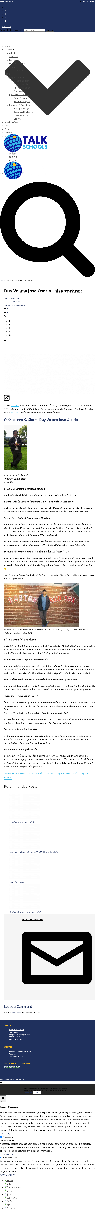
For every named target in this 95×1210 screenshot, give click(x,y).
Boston (12, 60)
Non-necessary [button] (7, 1154)
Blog (7, 129)
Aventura (13, 56)
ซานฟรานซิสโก (36, 773)
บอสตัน (23, 305)
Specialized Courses (19, 94)
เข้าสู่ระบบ (16, 1012)
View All (18, 118)
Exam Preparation (22, 98)
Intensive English (22, 87)
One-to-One (19, 91)
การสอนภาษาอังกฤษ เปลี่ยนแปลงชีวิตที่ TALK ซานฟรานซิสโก (34, 852)
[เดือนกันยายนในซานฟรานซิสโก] (24, 818)
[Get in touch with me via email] (57, 992)
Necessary (8, 1137)
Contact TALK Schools (16, 1030)
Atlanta (12, 53)
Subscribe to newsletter (11, 30)
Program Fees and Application (19, 1035)
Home (3, 280)
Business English (22, 101)
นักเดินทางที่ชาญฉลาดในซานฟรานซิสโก (26, 912)
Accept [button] (37, 1092)
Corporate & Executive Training (20, 1051)
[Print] (5, 340)
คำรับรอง (15, 405)
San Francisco (16, 70)
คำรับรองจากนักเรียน (15, 773)
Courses (9, 73)
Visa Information (15, 1032)
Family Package (21, 108)
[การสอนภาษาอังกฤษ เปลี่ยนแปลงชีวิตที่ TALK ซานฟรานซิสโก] (24, 848)
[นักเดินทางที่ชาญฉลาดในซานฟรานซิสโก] (24, 908)
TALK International (12, 298)
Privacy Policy (28, 1092)
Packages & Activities (19, 105)
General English (21, 80)
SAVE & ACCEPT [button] (7, 1175)
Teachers (12, 1054)
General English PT (23, 84)
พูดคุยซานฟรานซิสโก (68, 773)
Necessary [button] (5, 1133)
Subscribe (6, 26)
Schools (8, 49)
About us (9, 46)
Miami (12, 66)
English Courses (17, 77)
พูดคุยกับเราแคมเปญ (18, 882)
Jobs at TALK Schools (16, 1039)
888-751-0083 (88, 1)
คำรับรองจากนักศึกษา (13, 305)
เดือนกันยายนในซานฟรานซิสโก (22, 822)
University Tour (21, 115)
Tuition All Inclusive (23, 112)
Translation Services (16, 1056)
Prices (8, 125)
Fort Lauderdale (17, 63)
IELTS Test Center (15, 1037)
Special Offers (11, 122)
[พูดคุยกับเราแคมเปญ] (24, 878)
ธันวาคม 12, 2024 (15, 302)
